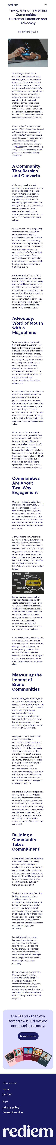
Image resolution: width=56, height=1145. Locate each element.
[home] (12, 4)
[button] (45, 5)
